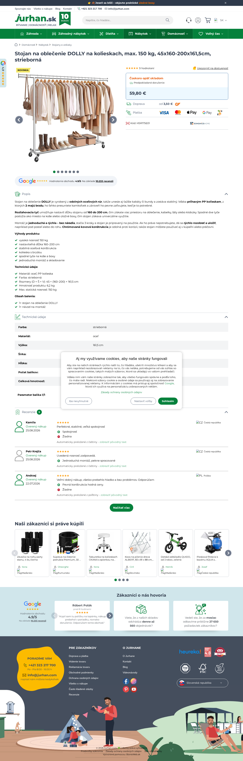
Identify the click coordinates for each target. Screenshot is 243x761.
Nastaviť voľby (143, 401)
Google (169, 383)
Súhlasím (168, 401)
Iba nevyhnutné (78, 401)
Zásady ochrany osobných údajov (121, 392)
